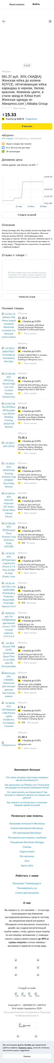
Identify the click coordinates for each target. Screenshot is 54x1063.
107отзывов (7, 138)
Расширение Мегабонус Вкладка (27, 842)
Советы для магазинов (27, 893)
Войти (36, 4)
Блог (27, 861)
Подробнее (31, 119)
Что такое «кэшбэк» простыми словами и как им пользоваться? (27, 778)
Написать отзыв (27, 297)
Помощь (27, 847)
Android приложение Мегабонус (27, 828)
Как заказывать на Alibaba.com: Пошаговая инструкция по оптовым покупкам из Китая (27, 786)
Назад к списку (4, 21)
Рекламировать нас (27, 888)
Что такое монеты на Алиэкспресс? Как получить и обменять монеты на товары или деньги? (27, 795)
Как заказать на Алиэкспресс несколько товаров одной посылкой (27, 803)
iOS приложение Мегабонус (27, 833)
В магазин (27, 126)
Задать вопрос (27, 851)
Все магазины (27, 856)
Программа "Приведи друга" (27, 883)
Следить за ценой (27, 215)
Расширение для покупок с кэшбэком (27, 837)
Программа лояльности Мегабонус (27, 823)
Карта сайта (27, 865)
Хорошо (27, 1056)
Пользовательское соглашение (21, 1012)
